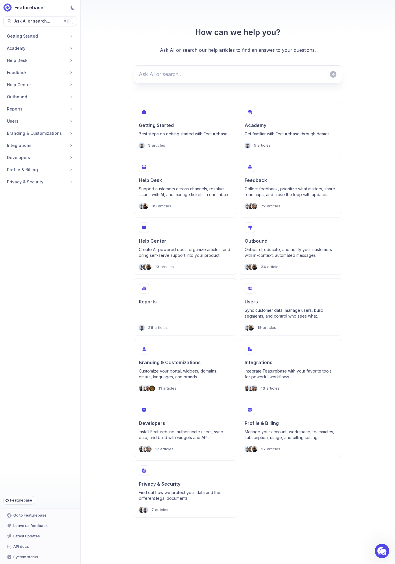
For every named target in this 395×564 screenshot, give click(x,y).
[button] (382, 551)
